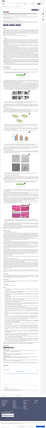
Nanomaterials (7, 6)
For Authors (14, 401)
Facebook (35, 402)
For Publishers (14, 405)
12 (37, 86)
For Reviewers (14, 402)
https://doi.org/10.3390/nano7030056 (16, 20)
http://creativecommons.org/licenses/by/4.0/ (26, 343)
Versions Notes (18, 25)
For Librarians (14, 404)
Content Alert (20, 395)
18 (3, 199)
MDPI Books (25, 402)
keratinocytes (19, 35)
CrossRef (9, 297)
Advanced (42, 3)
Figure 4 (15, 151)
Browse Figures (12, 25)
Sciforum (24, 401)
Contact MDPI (3, 404)
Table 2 (15, 179)
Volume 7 (10, 6)
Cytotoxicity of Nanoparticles (18, 23)
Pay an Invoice (3, 402)
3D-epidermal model (24, 35)
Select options (4, 414)
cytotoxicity (15, 35)
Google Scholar (36, 294)
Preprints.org (25, 403)
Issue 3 (13, 6)
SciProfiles (24, 405)
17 (5, 196)
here (35, 362)
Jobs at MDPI (3, 405)
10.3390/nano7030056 (18, 6)
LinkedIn (35, 401)
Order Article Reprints (35, 9)
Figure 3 (35, 130)
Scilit (24, 404)
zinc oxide (7, 35)
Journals (3, 6)
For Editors (14, 403)
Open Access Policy (4, 403)
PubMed (22, 299)
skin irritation (11, 35)
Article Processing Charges (5, 401)
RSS (16, 395)
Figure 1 (36, 89)
